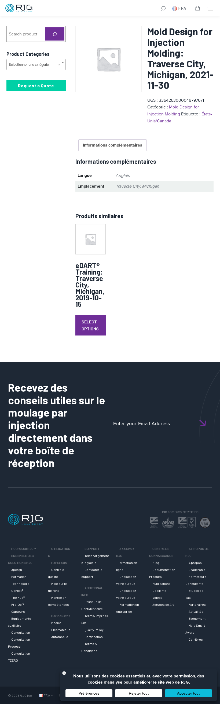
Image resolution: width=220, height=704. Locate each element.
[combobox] (36, 64)
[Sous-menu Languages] (52, 695)
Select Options (90, 325)
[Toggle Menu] (210, 8)
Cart (198, 8)
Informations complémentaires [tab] (112, 145)
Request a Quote (36, 85)
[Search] (54, 34)
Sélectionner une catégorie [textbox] (34, 64)
